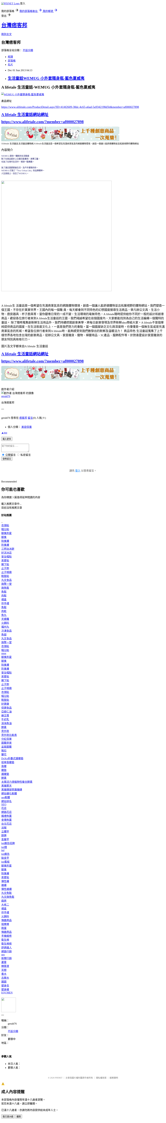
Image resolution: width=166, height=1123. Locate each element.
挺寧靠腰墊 (7, 762)
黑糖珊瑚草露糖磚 (11, 789)
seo (3, 954)
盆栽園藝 (6, 746)
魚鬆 (3, 591)
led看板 (5, 861)
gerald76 (5, 396)
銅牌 (3, 835)
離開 (19, 1116)
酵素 (3, 727)
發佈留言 (7, 459)
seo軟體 (5, 797)
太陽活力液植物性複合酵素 (16, 781)
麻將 (3, 900)
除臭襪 (5, 541)
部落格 (12, 60)
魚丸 (3, 615)
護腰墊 (5, 774)
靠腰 (3, 766)
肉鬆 (3, 595)
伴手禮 (5, 603)
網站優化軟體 (9, 793)
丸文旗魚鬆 (7, 897)
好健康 (5, 703)
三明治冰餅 (7, 548)
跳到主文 (6, 34)
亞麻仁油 (6, 711)
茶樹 (3, 970)
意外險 (5, 731)
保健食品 (6, 707)
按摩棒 (5, 924)
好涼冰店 (6, 552)
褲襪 (3, 885)
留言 (30, 417)
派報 (3, 827)
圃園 (3, 981)
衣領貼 (5, 525)
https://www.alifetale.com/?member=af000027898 (42, 122)
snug (3, 653)
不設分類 (28, 50)
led (2, 850)
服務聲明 (114, 1078)
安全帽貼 (6, 556)
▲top (4, 432)
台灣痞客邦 (14, 25)
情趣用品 (6, 920)
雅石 (3, 750)
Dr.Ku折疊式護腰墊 (12, 758)
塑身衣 (5, 985)
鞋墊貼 (5, 576)
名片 (10, 64)
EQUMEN (7, 992)
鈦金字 (5, 858)
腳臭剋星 (6, 533)
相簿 (10, 56)
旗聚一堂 (6, 584)
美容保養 (26, 427)
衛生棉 (5, 939)
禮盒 (3, 599)
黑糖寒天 (6, 785)
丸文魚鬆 (6, 893)
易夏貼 (5, 560)
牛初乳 (5, 719)
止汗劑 (5, 568)
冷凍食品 (6, 630)
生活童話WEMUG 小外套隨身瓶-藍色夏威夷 (46, 78)
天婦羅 (5, 619)
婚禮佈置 (6, 816)
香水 (3, 974)
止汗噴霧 (6, 572)
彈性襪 (5, 881)
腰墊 (3, 770)
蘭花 (3, 754)
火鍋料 (5, 623)
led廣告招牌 (8, 843)
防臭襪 (5, 545)
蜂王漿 (5, 715)
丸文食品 (6, 580)
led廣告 (5, 854)
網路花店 (6, 812)
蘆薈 (3, 962)
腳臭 (3, 537)
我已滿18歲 (8, 1116)
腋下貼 (5, 564)
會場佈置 (6, 819)
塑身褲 (5, 989)
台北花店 (6, 823)
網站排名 (6, 801)
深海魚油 (6, 723)
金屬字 (5, 839)
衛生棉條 (6, 943)
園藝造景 (6, 742)
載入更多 (7, 439)
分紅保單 (6, 739)
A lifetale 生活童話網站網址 (24, 114)
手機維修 (6, 936)
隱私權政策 (101, 1078)
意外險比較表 (9, 735)
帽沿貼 (5, 529)
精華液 (5, 966)
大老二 (5, 904)
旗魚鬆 (5, 587)
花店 (3, 808)
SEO (3, 804)
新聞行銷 (6, 958)
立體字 (5, 831)
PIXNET (58, 1078)
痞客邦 (23, 417)
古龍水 (5, 977)
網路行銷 (6, 951)
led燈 (4, 847)
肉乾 (3, 611)
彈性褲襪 (6, 889)
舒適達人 (6, 947)
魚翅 (3, 634)
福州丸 (5, 626)
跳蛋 (3, 928)
